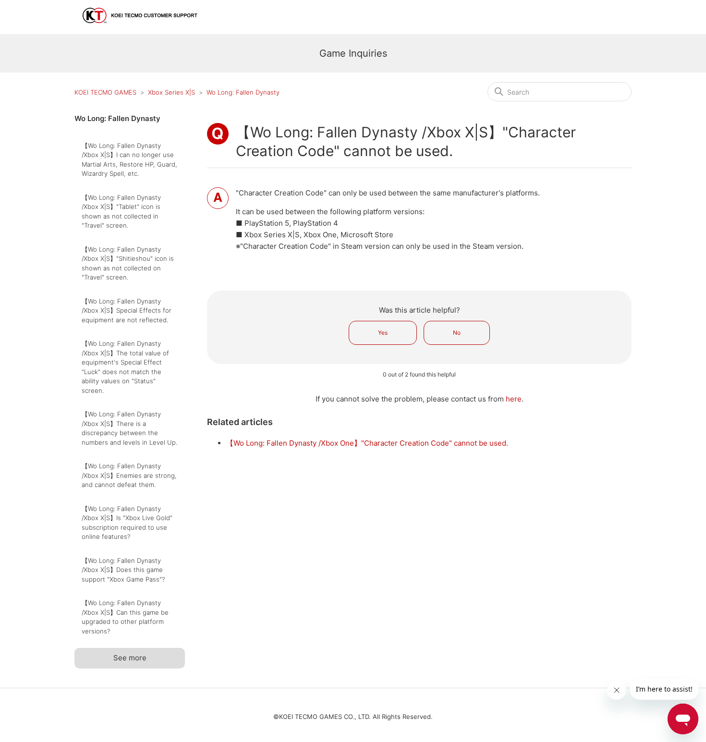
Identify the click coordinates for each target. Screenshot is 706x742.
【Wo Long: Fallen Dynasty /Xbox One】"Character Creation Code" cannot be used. (367, 443)
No (457, 332)
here (514, 398)
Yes (383, 332)
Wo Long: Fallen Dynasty (243, 92)
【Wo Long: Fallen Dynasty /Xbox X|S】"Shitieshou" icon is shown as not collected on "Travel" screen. (128, 263)
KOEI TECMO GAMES (105, 92)
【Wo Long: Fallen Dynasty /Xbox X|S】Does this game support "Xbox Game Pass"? (123, 570)
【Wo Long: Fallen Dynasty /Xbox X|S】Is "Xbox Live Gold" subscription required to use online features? (127, 523)
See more (129, 657)
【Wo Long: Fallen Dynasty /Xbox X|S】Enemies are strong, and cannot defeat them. (129, 475)
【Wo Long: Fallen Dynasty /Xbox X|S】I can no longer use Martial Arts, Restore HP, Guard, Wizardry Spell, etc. (129, 160)
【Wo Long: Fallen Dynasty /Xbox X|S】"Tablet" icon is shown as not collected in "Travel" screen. (121, 212)
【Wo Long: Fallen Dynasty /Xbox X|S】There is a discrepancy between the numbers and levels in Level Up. (129, 428)
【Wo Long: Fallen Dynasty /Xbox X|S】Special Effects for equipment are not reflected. (126, 310)
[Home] (140, 27)
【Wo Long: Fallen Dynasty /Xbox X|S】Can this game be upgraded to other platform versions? (125, 617)
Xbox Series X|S (171, 92)
